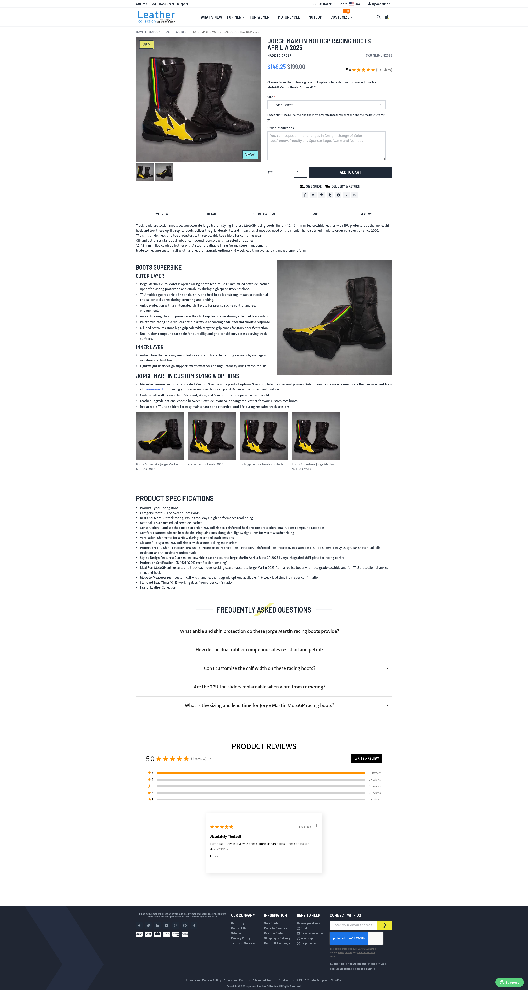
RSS (299, 980)
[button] (323, 3)
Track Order (166, 4)
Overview (161, 214)
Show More (221, 848)
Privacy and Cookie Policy (203, 980)
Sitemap (237, 933)
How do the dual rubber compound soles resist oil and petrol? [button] (260, 650)
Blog (153, 4)
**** (289, 115)
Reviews (366, 214)
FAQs (315, 214)
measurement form (292, 250)
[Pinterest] (321, 195)
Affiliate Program (316, 980)
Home (140, 32)
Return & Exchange (277, 943)
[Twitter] (313, 195)
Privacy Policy (240, 938)
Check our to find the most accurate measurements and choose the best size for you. (325, 118)
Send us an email (312, 933)
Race (168, 32)
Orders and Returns (236, 980)
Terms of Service (243, 943)
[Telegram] (338, 195)
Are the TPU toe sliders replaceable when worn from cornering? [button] (260, 687)
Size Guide (271, 923)
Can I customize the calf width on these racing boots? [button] (260, 668)
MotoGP (154, 32)
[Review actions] (316, 825)
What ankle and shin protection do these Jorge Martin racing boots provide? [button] (259, 631)
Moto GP (182, 32)
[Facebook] (305, 195)
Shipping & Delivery (277, 938)
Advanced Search (264, 980)
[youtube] (166, 925)
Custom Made (273, 933)
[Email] (346, 195)
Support (182, 4)
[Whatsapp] (354, 195)
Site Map (337, 980)
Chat (303, 928)
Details (212, 214)
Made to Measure (275, 928)
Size (270, 97)
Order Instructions (280, 128)
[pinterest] (185, 925)
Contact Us (238, 928)
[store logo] (156, 17)
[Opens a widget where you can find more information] (509, 983)
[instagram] (175, 925)
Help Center (308, 943)
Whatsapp (307, 938)
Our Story (237, 923)
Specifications (264, 214)
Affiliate (141, 4)
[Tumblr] (330, 195)
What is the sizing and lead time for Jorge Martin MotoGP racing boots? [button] (259, 705)
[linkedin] (157, 925)
